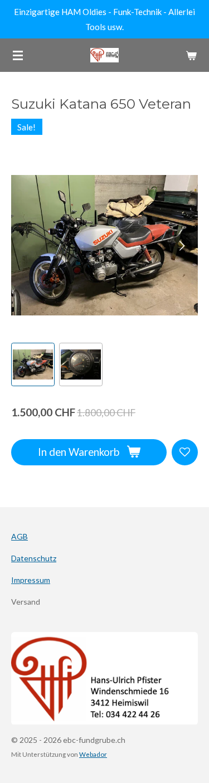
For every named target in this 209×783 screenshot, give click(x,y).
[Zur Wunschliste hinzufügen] (185, 452)
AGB (19, 536)
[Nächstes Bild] (181, 245)
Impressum (30, 580)
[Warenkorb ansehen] (191, 55)
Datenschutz (33, 558)
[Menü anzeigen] (18, 55)
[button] (33, 364)
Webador (93, 754)
